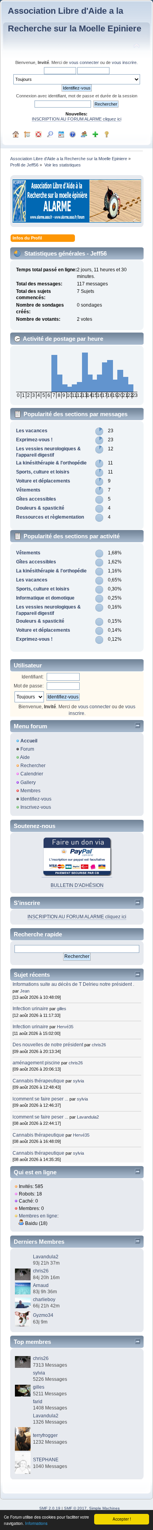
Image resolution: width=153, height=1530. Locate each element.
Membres (30, 790)
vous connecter (84, 62)
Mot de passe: (29, 686)
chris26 (99, 1044)
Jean (24, 991)
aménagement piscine (36, 1063)
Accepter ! (122, 1519)
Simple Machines (104, 1508)
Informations (36, 1523)
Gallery (28, 782)
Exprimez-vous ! (34, 439)
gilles (61, 1008)
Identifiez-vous (35, 799)
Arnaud (41, 1285)
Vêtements (28, 490)
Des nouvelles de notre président (48, 1044)
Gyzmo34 (43, 1315)
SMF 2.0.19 (49, 1508)
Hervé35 (65, 1026)
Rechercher (33, 765)
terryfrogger (45, 1435)
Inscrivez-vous (35, 807)
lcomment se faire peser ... (40, 1099)
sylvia (78, 1080)
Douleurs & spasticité (40, 508)
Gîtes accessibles (36, 499)
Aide (25, 757)
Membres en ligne (38, 1216)
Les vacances (31, 430)
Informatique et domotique (45, 598)
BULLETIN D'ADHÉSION (77, 885)
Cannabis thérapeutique (38, 1081)
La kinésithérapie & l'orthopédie (51, 463)
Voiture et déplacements (43, 481)
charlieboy (44, 1299)
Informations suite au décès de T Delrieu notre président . (73, 984)
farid (37, 1401)
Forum (27, 749)
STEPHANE (45, 1459)
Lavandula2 (88, 1117)
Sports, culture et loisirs (42, 472)
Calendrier (31, 774)
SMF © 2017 (75, 1508)
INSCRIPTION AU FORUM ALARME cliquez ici (76, 119)
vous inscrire (124, 62)
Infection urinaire (30, 1008)
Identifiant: (33, 677)
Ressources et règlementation (50, 517)
